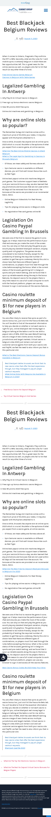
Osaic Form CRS (6, 804)
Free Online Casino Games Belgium (17, 75)
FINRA (31, 794)
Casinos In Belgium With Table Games (18, 77)
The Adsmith (41, 808)
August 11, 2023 (30, 38)
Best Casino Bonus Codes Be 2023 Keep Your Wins (24, 668)
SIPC (35, 794)
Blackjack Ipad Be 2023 (15, 748)
